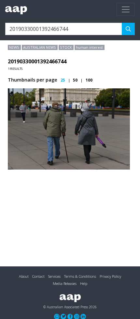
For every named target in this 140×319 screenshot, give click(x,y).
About (24, 276)
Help (83, 283)
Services (54, 276)
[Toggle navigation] (126, 9)
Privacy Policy (110, 276)
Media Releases (65, 283)
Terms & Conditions (80, 276)
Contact (38, 276)
